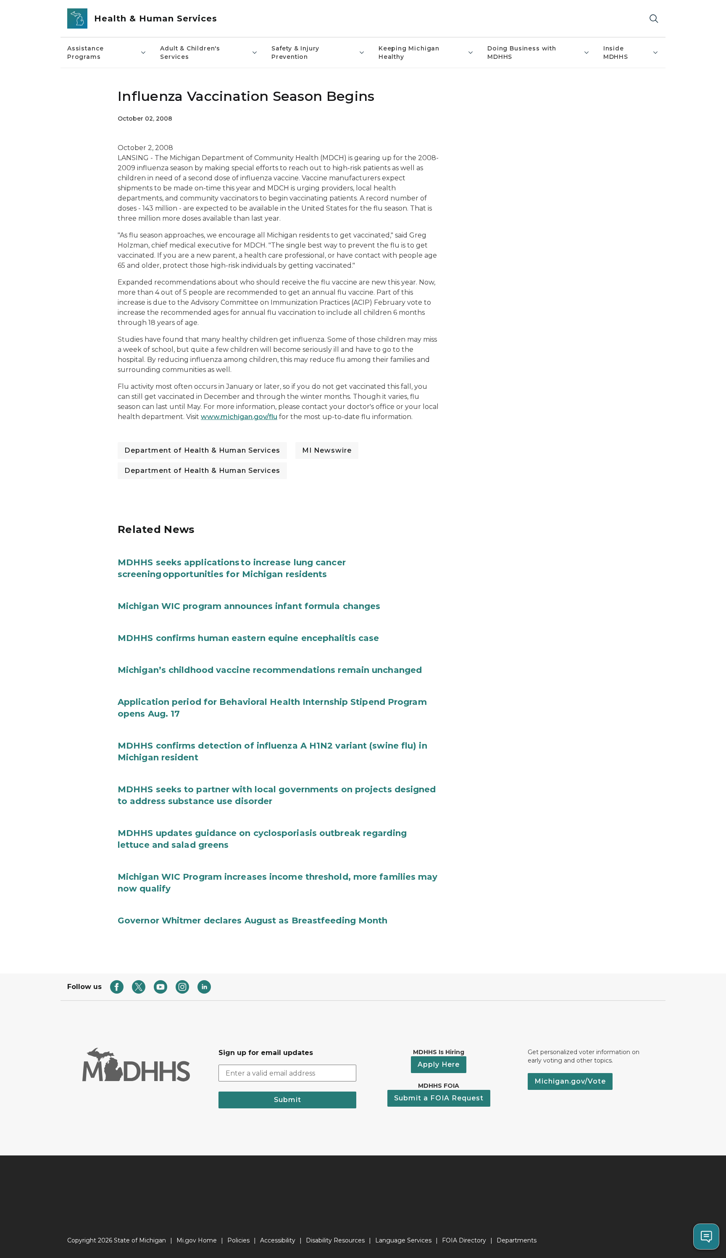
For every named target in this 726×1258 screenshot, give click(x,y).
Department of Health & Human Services (202, 450)
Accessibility (277, 1240)
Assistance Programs (85, 53)
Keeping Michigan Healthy (409, 53)
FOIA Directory (464, 1240)
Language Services (403, 1240)
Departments (517, 1240)
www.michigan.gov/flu (239, 417)
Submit (287, 1100)
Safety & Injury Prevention (295, 53)
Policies (238, 1240)
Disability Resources (335, 1240)
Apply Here (439, 1064)
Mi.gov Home (196, 1240)
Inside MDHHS (615, 53)
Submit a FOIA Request (439, 1098)
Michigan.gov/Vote (570, 1081)
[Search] (654, 18)
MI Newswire (327, 450)
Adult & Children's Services (190, 53)
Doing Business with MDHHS (521, 53)
